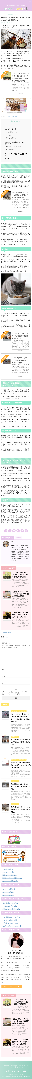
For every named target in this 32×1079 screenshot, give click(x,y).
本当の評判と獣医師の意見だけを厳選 (16, 1074)
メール (4, 676)
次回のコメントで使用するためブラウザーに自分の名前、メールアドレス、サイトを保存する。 (16, 693)
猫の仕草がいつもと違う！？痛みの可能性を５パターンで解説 (20, 786)
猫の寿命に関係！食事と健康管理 (11, 926)
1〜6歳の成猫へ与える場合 (9, 906)
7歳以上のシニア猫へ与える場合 (11, 909)
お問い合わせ (22, 1065)
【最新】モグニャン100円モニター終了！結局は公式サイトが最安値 (20, 615)
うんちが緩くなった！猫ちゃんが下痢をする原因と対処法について (20, 742)
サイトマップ (14, 1065)
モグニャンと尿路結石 (8, 889)
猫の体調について (7, 632)
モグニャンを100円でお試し (10, 881)
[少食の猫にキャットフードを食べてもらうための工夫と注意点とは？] (18, 530)
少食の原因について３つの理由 (11, 917)
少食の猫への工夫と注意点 (9, 920)
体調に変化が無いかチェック (10, 923)
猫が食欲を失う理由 (11, 129)
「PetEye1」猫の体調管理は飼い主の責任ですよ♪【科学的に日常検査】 (21, 765)
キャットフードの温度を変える (13, 146)
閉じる (18, 121)
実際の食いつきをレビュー (9, 875)
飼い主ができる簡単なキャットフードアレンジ (15, 143)
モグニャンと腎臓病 (8, 892)
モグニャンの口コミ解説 (16, 1071)
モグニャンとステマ (8, 895)
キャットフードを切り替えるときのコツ (15, 154)
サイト (3, 683)
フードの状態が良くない (12, 132)
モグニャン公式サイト (13, 116)
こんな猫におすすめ (8, 869)
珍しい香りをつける (11, 149)
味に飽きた (8, 135)
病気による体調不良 (11, 138)
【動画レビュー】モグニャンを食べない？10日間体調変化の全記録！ (20, 594)
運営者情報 (6, 1065)
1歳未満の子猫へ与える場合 (10, 903)
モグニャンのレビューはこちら (11, 986)
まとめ (7, 159)
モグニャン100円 (20, 1067)
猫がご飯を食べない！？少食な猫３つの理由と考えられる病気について (20, 809)
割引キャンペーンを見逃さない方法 (12, 878)
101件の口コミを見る (8, 872)
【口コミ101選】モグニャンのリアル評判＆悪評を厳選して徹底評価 (20, 575)
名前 (3, 669)
